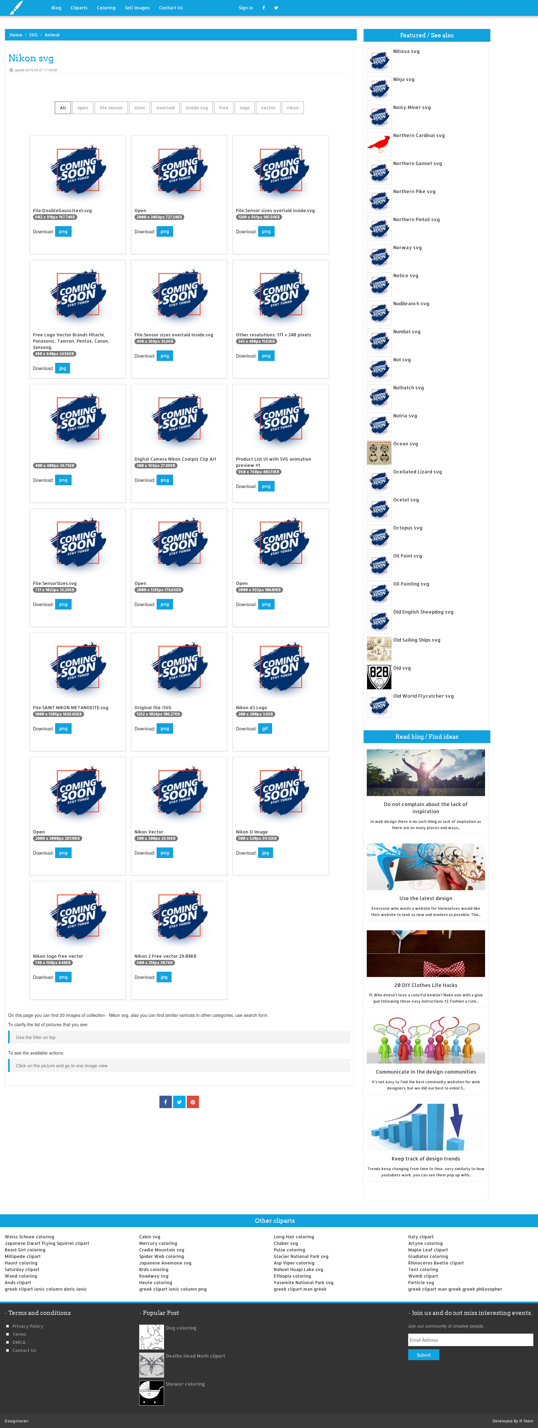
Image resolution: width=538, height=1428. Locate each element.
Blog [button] (56, 7)
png (63, 231)
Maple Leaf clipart (428, 1249)
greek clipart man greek (300, 1289)
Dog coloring (181, 1328)
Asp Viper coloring (294, 1262)
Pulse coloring (289, 1249)
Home (16, 34)
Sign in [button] (246, 7)
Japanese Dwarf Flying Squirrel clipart (47, 1243)
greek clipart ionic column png (173, 1289)
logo (245, 107)
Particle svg (421, 1282)
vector (268, 107)
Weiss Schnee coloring (29, 1236)
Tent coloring (423, 1269)
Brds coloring (153, 1269)
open (82, 107)
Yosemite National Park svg (303, 1282)
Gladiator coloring (428, 1256)
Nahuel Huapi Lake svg (298, 1269)
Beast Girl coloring (25, 1249)
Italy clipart (421, 1236)
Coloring (106, 7)
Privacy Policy (27, 1326)
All (63, 107)
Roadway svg (153, 1276)
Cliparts (79, 7)
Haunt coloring (21, 1262)
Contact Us (171, 7)
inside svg (197, 107)
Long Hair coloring (294, 1236)
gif (265, 728)
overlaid (165, 107)
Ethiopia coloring (292, 1276)
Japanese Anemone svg (165, 1262)
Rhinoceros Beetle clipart (436, 1262)
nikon (293, 107)
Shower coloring (185, 1384)
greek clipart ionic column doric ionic (46, 1289)
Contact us (24, 1350)
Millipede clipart (23, 1256)
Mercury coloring (158, 1243)
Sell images (137, 7)
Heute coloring (155, 1282)
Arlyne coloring (425, 1243)
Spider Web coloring (161, 1256)
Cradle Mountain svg (161, 1249)
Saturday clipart (22, 1269)
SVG (33, 34)
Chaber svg (286, 1243)
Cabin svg (149, 1236)
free (224, 107)
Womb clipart (423, 1276)
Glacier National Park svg (301, 1256)
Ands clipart (18, 1282)
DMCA (19, 1342)
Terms (19, 1334)
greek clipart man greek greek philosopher (455, 1289)
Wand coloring (21, 1276)
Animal (52, 34)
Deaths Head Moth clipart (195, 1356)
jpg (62, 368)
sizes (139, 107)
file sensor (111, 107)
